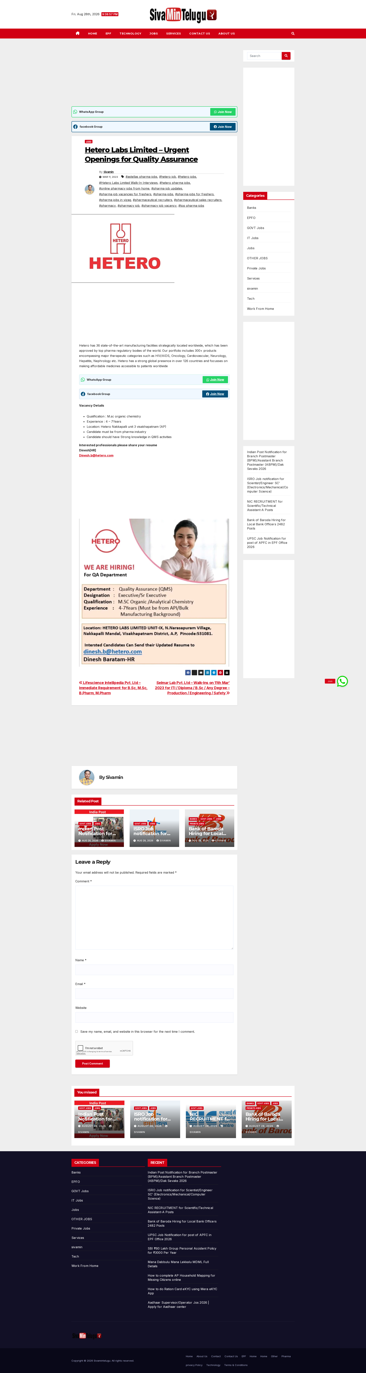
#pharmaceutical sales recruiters (198, 200)
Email (80, 984)
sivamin (252, 288)
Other (274, 1356)
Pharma (286, 1356)
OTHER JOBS (257, 258)
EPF (108, 33)
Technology (130, 33)
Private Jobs (197, 824)
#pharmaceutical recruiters (152, 200)
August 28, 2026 (94, 1126)
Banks (193, 819)
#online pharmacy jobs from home (124, 188)
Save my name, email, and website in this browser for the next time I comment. (137, 1031)
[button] (293, 33)
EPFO (251, 218)
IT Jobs (252, 238)
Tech (250, 298)
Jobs (154, 33)
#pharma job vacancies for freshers (125, 194)
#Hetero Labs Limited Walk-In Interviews (128, 183)
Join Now (225, 112)
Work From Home (260, 309)
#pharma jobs (163, 194)
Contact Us (199, 33)
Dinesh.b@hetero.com (96, 455)
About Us (226, 33)
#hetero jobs (187, 177)
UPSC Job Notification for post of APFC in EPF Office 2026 (267, 543)
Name (81, 960)
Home (92, 33)
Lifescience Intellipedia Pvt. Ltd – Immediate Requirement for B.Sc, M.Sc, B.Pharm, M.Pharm (113, 687)
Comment (83, 881)
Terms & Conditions (236, 1365)
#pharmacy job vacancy (159, 205)
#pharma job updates (166, 188)
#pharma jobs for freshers (194, 194)
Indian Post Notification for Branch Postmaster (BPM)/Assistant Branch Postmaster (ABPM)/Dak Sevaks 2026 (267, 460)
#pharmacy (107, 205)
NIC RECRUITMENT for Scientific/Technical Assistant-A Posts (265, 506)
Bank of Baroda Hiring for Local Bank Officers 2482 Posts (266, 524)
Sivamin (109, 172)
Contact (216, 1356)
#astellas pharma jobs (141, 177)
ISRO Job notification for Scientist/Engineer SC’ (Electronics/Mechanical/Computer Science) (180, 1194)
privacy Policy (194, 1365)
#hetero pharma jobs (175, 183)
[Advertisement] (154, 78)
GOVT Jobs (85, 824)
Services (173, 33)
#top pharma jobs (191, 205)
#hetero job (167, 177)
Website (81, 1008)
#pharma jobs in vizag (115, 200)
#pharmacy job (129, 205)
